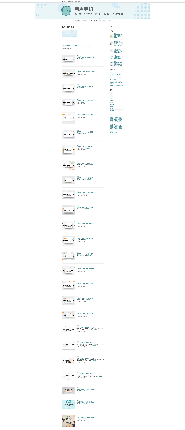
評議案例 (116, 129)
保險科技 (111, 120)
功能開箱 (95, 20)
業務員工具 (119, 125)
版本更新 (100, 20)
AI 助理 (111, 93)
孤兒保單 (118, 121)
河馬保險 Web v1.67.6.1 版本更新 (85, 57)
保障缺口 (120, 118)
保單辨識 (111, 118)
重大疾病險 (117, 131)
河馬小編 (64, 48)
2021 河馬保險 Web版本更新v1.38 (85, 389)
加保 (115, 121)
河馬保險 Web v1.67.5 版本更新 (85, 101)
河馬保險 (111, 127)
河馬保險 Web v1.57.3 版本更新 (85, 283)
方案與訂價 (70, 1)
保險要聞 (104, 20)
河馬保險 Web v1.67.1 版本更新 (85, 132)
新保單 (118, 124)
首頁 (75, 20)
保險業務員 (120, 119)
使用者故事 (91, 20)
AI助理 (111, 114)
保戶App (116, 118)
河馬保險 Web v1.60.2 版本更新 (85, 192)
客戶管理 (116, 123)
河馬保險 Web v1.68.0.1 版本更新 (85, 71)
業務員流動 (112, 126)
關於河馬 (111, 108)
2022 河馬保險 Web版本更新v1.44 (86, 373)
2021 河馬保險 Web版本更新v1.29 (85, 417)
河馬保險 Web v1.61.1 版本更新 (85, 178)
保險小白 (111, 119)
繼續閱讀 (89, 46)
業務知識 (120, 126)
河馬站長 (79, 74)
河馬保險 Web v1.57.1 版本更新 (85, 298)
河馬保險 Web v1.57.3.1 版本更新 (85, 268)
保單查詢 (111, 117)
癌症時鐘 (120, 128)
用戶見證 (116, 128)
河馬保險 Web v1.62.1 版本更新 (85, 163)
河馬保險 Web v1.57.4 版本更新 (85, 254)
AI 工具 (115, 114)
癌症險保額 (112, 129)
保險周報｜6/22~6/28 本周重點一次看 (116, 85)
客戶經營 (120, 123)
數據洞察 (111, 102)
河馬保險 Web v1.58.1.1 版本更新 (85, 223)
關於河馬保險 (79, 20)
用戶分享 (111, 128)
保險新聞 (116, 119)
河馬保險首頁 (64, 1)
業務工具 (116, 126)
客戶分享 (111, 123)
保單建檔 (119, 116)
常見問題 (111, 100)
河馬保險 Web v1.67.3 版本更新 (85, 114)
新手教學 (111, 125)
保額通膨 (120, 120)
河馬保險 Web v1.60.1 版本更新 (85, 207)
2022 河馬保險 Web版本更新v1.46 (86, 342)
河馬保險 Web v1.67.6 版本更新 (85, 86)
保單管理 (120, 117)
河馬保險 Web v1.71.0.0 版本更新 (71, 45)
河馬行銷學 (85, 20)
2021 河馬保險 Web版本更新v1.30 (85, 402)
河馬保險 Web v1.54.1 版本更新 (85, 313)
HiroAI (118, 114)
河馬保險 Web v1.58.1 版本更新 (85, 238)
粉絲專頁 (109, 20)
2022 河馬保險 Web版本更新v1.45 (85, 358)
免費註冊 (80, 1)
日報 (115, 125)
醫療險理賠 (112, 131)
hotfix (111, 116)
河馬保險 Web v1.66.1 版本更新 (85, 147)
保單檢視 (116, 117)
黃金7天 (115, 132)
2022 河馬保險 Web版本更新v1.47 (86, 327)
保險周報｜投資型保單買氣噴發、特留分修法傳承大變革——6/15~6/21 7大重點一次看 (116, 82)
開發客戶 (111, 132)
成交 (115, 124)
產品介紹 (75, 1)
